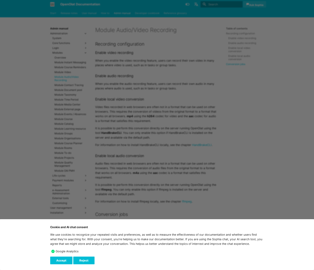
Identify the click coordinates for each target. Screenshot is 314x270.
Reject (83, 260)
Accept (61, 260)
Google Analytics (67, 251)
